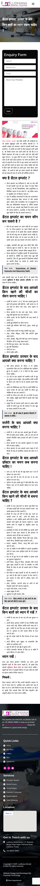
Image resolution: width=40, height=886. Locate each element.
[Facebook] (4, 768)
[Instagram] (8, 768)
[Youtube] (12, 768)
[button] (33, 4)
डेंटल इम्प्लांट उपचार (9, 141)
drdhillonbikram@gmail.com (16, 725)
